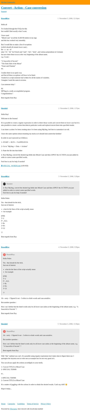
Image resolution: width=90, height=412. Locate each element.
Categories (11, 404)
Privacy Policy (46, 404)
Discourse (13, 409)
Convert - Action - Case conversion (23, 7)
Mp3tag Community (8, 2)
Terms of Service (33, 404)
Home (3, 404)
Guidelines (21, 404)
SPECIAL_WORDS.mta (12, 166)
